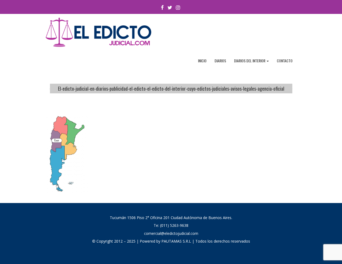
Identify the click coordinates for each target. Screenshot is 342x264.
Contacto (285, 60)
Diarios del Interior (250, 60)
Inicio (202, 60)
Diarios (220, 60)
